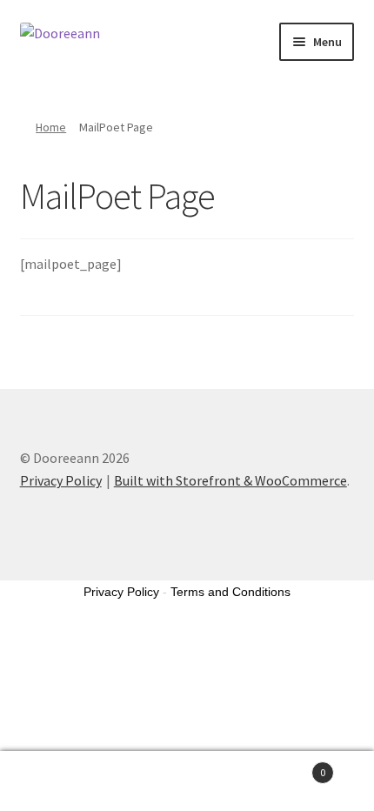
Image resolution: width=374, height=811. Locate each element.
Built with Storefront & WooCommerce (230, 480)
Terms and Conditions (230, 592)
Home (51, 127)
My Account (62, 781)
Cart (288, 766)
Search (186, 781)
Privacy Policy (61, 480)
